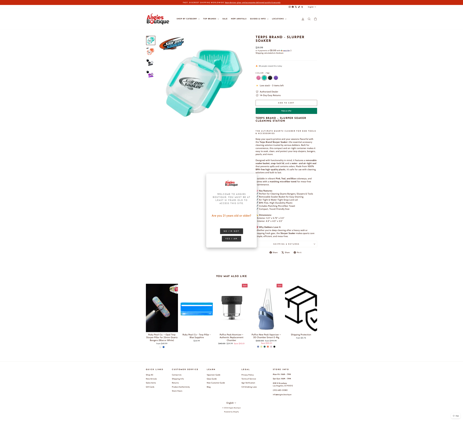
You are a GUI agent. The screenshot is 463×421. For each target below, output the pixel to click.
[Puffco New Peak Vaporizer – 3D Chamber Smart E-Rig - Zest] (261, 346)
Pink (258, 77)
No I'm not (231, 231)
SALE (225, 19)
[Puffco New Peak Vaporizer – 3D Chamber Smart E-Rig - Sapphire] (258, 346)
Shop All (149, 375)
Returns (175, 383)
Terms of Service (249, 379)
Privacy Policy (248, 375)
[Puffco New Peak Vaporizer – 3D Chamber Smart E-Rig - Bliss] (271, 346)
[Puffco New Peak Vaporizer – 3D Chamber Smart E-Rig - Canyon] (268, 346)
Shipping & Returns (286, 244)
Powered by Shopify (231, 412)
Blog (209, 387)
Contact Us (176, 375)
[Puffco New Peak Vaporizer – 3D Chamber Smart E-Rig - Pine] (264, 346)
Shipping (259, 53)
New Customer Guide (216, 383)
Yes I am (231, 238)
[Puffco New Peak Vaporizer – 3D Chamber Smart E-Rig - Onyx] (274, 346)
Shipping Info (178, 379)
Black (270, 77)
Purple (275, 77)
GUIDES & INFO (258, 19)
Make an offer (286, 112)
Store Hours (177, 391)
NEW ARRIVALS (238, 19)
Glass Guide (212, 379)
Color (262, 73)
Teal (264, 77)
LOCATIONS (278, 19)
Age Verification (248, 383)
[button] (286, 50)
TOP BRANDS (210, 19)
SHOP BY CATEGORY (187, 19)
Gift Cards (150, 387)
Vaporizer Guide (214, 375)
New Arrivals (151, 379)
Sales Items (151, 383)
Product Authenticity (181, 387)
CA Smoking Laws (249, 387)
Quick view (162, 329)
